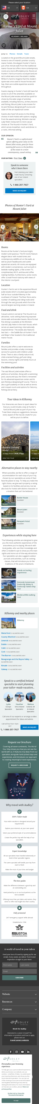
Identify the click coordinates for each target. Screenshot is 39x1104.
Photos (12, 54)
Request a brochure (19, 765)
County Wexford (8, 637)
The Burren (6, 655)
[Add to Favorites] (4, 45)
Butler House (22, 498)
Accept (16, 1100)
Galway (4, 669)
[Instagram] (16, 1052)
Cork (3, 652)
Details (20, 54)
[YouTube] (22, 1052)
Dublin (4, 644)
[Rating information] (24, 158)
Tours (26, 54)
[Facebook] (11, 1052)
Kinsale (4, 665)
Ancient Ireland (11, 447)
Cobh (3, 648)
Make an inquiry (19, 191)
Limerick (4, 640)
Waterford (5, 633)
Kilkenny (20, 620)
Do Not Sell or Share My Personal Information (16, 1094)
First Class (18, 158)
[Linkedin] (28, 1052)
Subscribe (19, 978)
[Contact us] (5, 16)
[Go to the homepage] (20, 16)
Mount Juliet (22, 509)
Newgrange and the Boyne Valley (15, 659)
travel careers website (19, 1040)
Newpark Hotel (23, 521)
